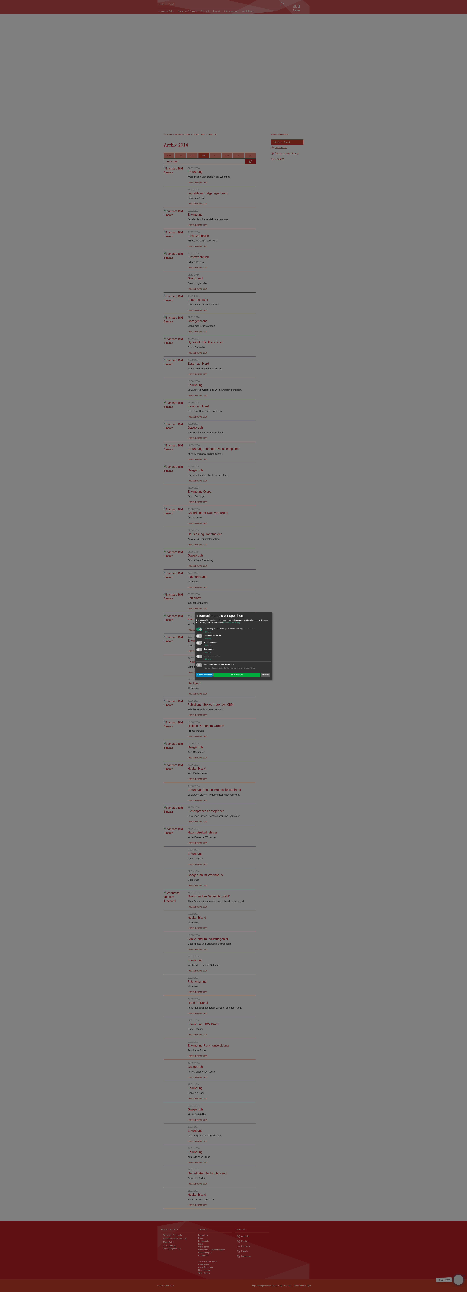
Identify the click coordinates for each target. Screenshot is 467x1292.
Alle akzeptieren (237, 675)
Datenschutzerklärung (231, 623)
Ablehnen (265, 675)
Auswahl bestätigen (204, 675)
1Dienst (207, 632)
